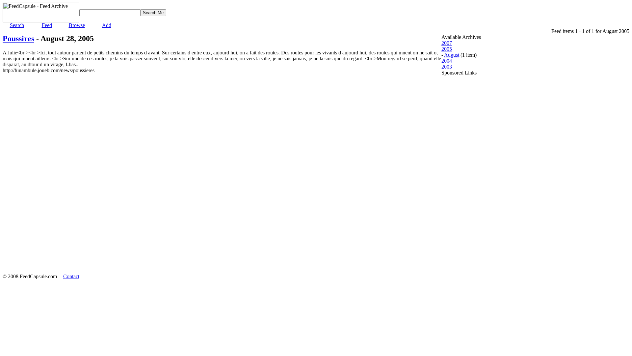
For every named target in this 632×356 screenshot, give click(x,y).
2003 (446, 67)
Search (17, 25)
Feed (47, 25)
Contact (71, 276)
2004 (446, 61)
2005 (446, 49)
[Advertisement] (467, 175)
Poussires (18, 38)
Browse (77, 25)
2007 (446, 43)
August (451, 55)
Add (106, 25)
